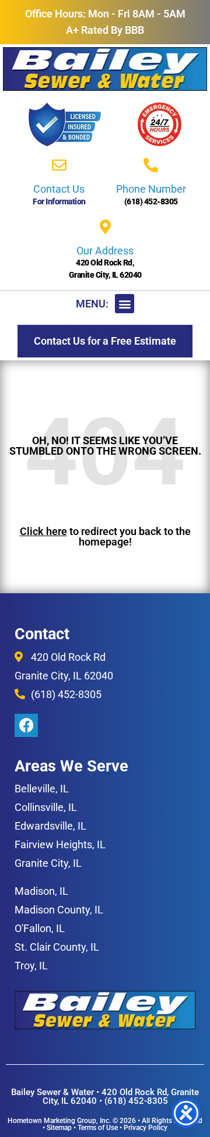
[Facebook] (26, 725)
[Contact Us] (59, 165)
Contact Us (59, 189)
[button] (124, 303)
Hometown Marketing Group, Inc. (59, 1121)
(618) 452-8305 (151, 201)
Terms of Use (98, 1128)
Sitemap (59, 1128)
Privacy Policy (145, 1128)
